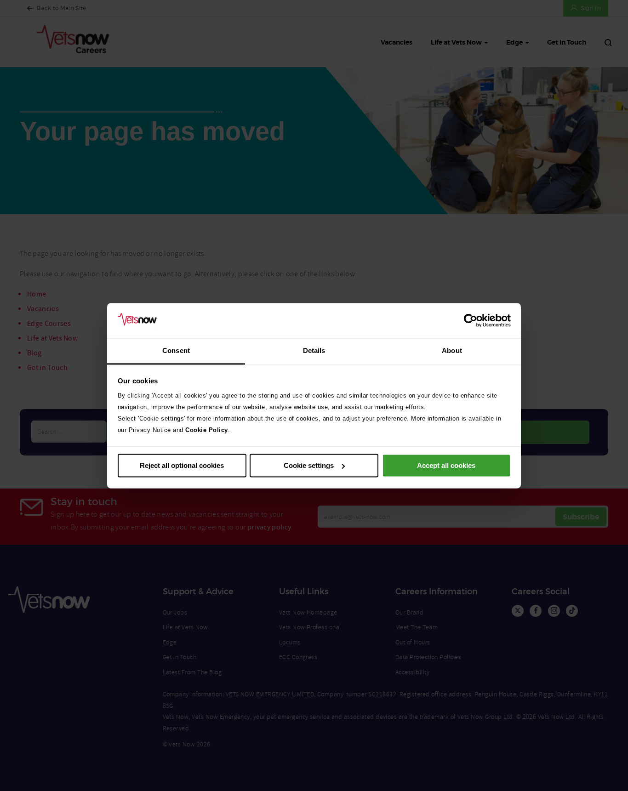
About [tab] (452, 351)
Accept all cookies (446, 465)
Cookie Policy (206, 430)
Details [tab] (314, 351)
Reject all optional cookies (182, 465)
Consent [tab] (176, 351)
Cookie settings (309, 465)
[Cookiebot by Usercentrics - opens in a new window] (470, 320)
